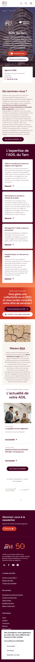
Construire (5, 623)
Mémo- (8, 606)
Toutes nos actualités (9, 583)
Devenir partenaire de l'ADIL (16, 309)
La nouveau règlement (16, 429)
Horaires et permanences (17, 59)
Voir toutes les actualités (17, 469)
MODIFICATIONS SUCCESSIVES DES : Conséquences (16, 451)
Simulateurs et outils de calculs (12, 595)
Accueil (4, 10)
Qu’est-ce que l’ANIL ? (9, 578)
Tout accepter (11, 646)
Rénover (5, 626)
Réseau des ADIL (7, 581)
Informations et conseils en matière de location (14, 197)
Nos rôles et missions (12, 139)
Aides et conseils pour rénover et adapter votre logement (17, 165)
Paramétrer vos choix (13, 655)
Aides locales (6, 600)
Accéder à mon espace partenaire (18, 314)
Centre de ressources (9, 598)
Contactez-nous (19, 53)
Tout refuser (10, 650)
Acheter (5, 620)
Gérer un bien (6, 629)
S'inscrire (8, 529)
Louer (4, 618)
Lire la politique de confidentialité (14, 641)
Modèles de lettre (8, 603)
